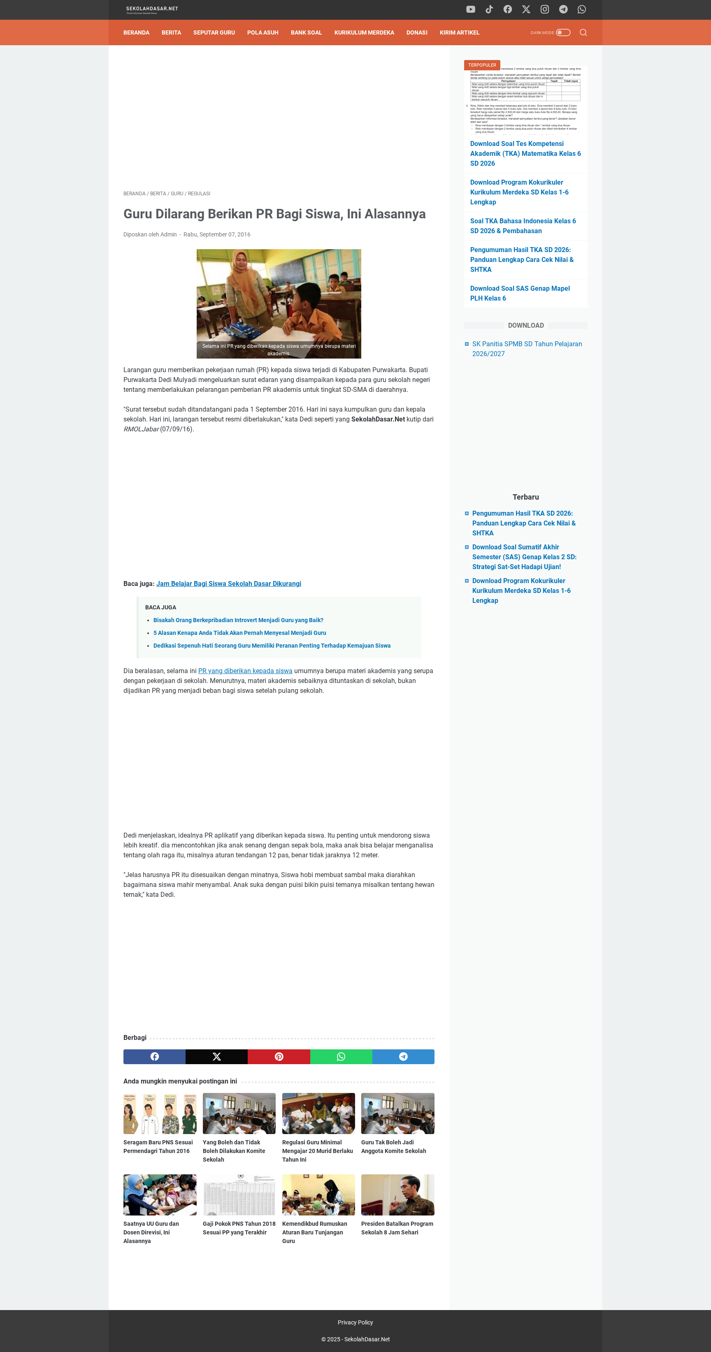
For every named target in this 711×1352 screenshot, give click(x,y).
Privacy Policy (355, 1322)
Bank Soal (306, 32)
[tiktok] (489, 10)
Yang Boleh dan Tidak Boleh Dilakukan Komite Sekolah (234, 1151)
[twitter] (526, 10)
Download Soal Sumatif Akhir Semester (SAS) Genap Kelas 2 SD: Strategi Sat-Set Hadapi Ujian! (524, 557)
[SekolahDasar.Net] (159, 10)
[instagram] (545, 10)
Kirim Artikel (460, 32)
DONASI (417, 32)
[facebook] (508, 10)
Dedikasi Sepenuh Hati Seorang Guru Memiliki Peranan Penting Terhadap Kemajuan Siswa (272, 645)
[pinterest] (279, 1056)
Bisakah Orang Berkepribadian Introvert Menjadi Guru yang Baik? (238, 620)
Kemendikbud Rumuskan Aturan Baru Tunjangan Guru (314, 1232)
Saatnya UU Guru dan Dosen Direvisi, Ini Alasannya (151, 1232)
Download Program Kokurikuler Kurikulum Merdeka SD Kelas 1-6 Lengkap (519, 192)
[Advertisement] (278, 117)
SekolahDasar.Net (367, 1339)
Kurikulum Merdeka (364, 32)
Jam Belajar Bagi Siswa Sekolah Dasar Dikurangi (228, 584)
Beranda (136, 32)
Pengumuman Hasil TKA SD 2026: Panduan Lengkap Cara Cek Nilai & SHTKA (522, 259)
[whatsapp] (582, 10)
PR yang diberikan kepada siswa (245, 671)
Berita (171, 32)
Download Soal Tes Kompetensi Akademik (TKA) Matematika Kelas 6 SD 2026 (525, 153)
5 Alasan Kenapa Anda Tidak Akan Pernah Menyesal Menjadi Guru (239, 633)
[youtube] (470, 10)
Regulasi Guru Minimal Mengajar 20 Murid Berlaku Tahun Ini (317, 1151)
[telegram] (563, 10)
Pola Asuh (263, 32)
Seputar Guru (214, 32)
